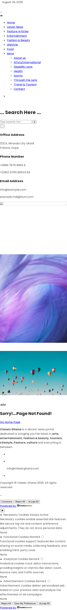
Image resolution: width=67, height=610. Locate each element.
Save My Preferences (25, 603)
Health (18, 71)
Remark (35, 537)
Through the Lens (25, 80)
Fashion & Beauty (18, 40)
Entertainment (17, 36)
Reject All (20, 501)
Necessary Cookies (16, 515)
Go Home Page (10, 422)
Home (11, 23)
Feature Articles (18, 31)
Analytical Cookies (15, 559)
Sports (18, 76)
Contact (19, 89)
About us (20, 58)
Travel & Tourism (25, 84)
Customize (6, 501)
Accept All (33, 501)
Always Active (39, 515)
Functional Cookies (16, 537)
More (10, 53)
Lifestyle (12, 45)
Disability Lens (23, 67)
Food (10, 49)
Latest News (15, 27)
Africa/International (27, 62)
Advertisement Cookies (19, 581)
